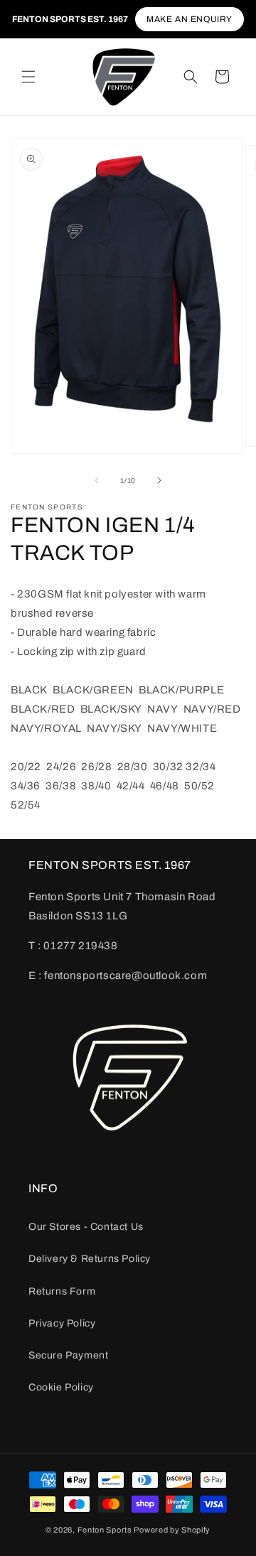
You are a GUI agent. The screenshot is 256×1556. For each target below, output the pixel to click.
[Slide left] (96, 480)
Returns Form (61, 1291)
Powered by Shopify (172, 1529)
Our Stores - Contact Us (86, 1226)
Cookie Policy (61, 1387)
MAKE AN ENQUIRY (189, 19)
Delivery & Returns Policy (89, 1258)
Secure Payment (68, 1355)
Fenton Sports (105, 1529)
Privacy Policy (61, 1323)
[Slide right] (159, 480)
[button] (28, 76)
